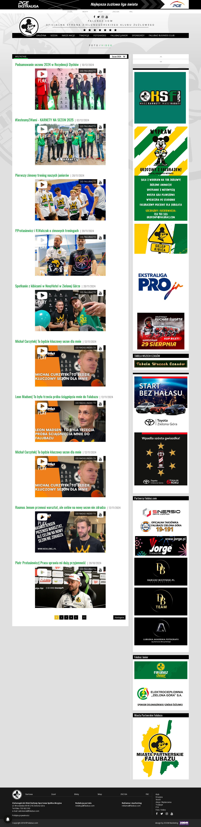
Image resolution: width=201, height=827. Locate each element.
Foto (94, 45)
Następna (119, 617)
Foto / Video (161, 810)
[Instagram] (102, 17)
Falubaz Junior (119, 35)
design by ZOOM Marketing (166, 823)
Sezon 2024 (116, 56)
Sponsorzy (138, 35)
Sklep (100, 11)
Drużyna (159, 797)
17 (84, 617)
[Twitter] (98, 17)
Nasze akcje (68, 35)
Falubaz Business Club (162, 35)
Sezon (53, 35)
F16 (157, 807)
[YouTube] (106, 17)
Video (107, 45)
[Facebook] (94, 17)
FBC (131, 11)
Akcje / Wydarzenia (163, 802)
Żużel (70, 11)
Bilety (85, 11)
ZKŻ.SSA (116, 11)
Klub (29, 35)
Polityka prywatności (20, 815)
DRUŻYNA (41, 35)
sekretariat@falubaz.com (28, 811)
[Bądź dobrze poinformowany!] (8, 819)
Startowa (29, 794)
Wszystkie (20, 56)
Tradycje (84, 35)
